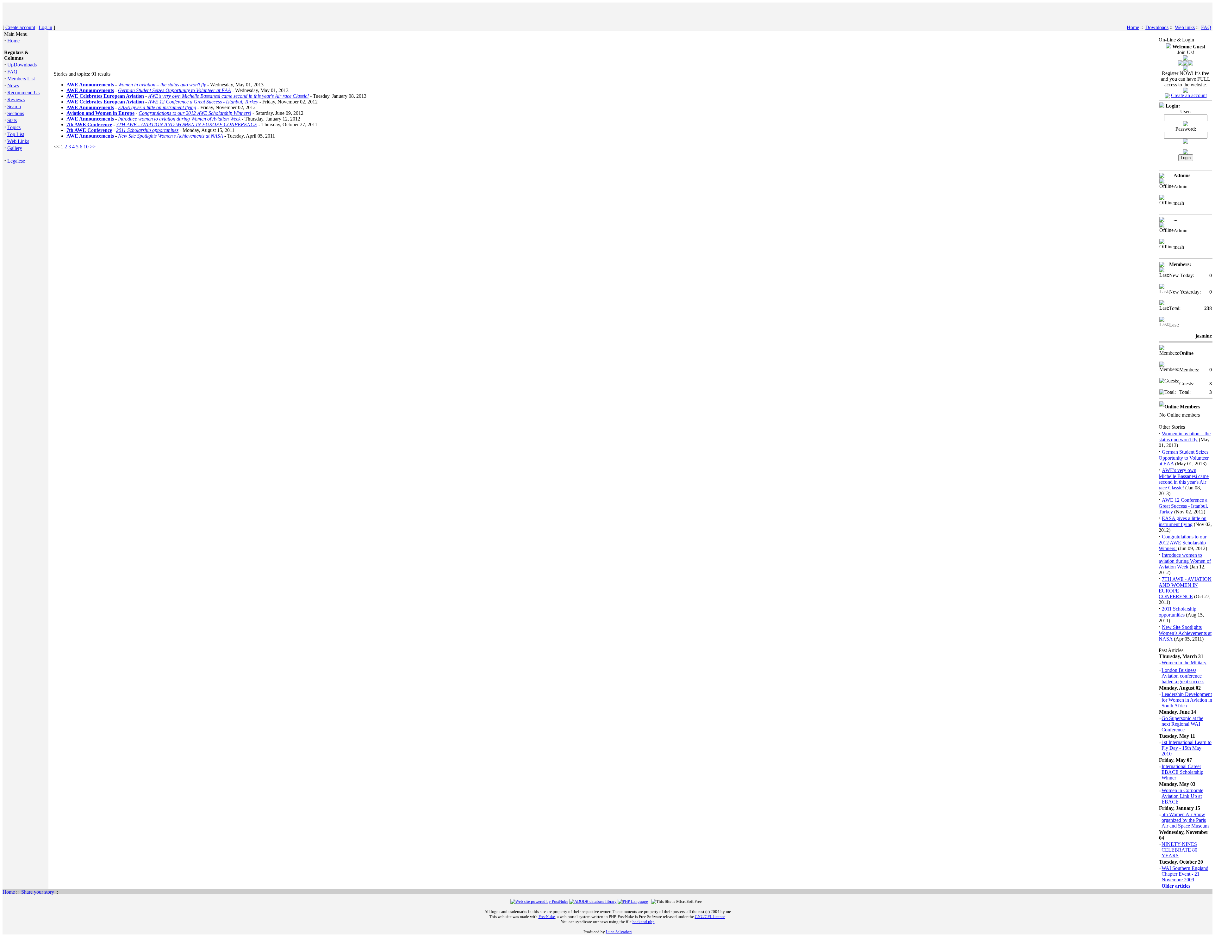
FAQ (1206, 27)
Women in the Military (1184, 662)
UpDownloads (22, 64)
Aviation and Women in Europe (100, 113)
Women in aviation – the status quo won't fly (162, 84)
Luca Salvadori (619, 931)
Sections (15, 113)
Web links (1185, 27)
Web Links (18, 141)
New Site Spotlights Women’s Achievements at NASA (170, 136)
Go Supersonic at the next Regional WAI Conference (1182, 724)
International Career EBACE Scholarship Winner (1182, 772)
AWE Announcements (90, 84)
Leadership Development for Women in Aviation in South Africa (1187, 700)
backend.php (643, 921)
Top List (15, 134)
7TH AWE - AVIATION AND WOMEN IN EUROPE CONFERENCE (186, 124)
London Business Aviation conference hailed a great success (1183, 675)
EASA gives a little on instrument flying (157, 107)
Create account (20, 27)
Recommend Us (23, 92)
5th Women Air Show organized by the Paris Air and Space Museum (1185, 820)
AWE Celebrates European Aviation (105, 96)
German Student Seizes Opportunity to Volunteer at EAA (174, 90)
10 (86, 146)
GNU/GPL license (710, 916)
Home (1133, 27)
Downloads (1156, 27)
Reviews (16, 99)
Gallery (14, 148)
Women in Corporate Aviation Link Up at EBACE (1182, 796)
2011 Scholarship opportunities (147, 130)
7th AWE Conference (89, 124)
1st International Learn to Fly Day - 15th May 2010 (1187, 748)
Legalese (16, 161)
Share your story (37, 892)
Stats (12, 120)
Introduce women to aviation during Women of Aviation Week (179, 118)
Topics (14, 127)
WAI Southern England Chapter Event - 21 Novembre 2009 (1185, 874)
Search (14, 106)
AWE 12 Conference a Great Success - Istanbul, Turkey (203, 101)
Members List (21, 78)
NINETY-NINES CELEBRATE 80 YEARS (1179, 849)
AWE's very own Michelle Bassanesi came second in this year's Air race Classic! (228, 96)
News (13, 85)
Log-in (45, 27)
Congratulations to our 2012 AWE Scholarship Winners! (195, 113)
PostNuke (547, 916)
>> (93, 146)
